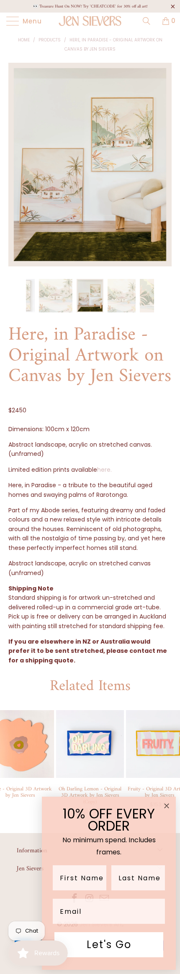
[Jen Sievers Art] (90, 21)
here (104, 469)
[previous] (17, 171)
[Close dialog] (167, 806)
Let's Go (109, 944)
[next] (163, 171)
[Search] (149, 21)
